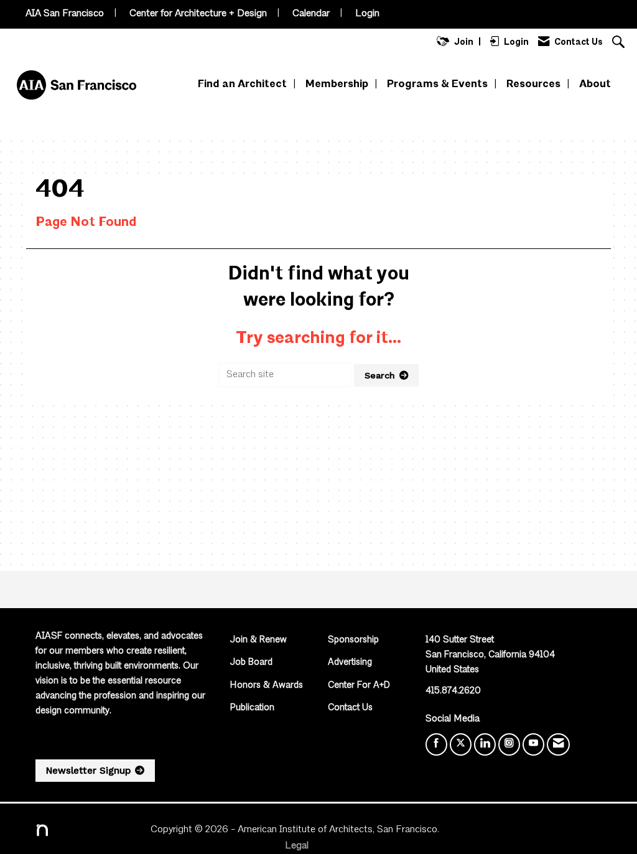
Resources (533, 84)
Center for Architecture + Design (198, 14)
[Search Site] (620, 43)
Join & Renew (258, 640)
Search (380, 375)
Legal (297, 846)
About (595, 84)
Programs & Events (437, 84)
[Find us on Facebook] (436, 744)
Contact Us (350, 708)
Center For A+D (359, 685)
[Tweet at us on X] (461, 744)
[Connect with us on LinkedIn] (485, 744)
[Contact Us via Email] (558, 744)
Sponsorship (353, 640)
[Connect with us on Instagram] (509, 744)
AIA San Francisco (65, 14)
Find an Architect (242, 84)
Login (367, 14)
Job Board (251, 662)
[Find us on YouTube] (533, 744)
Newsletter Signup (88, 770)
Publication (252, 708)
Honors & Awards (266, 685)
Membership (336, 84)
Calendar (311, 14)
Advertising (350, 662)
